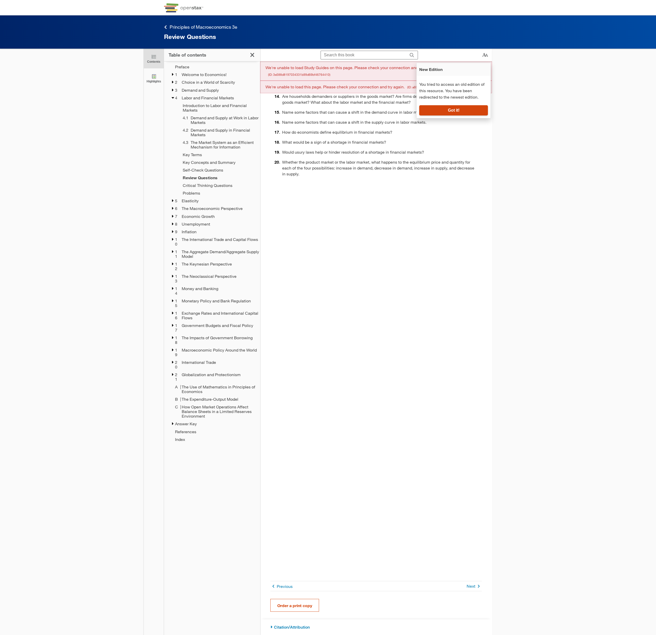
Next (471, 586)
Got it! (453, 110)
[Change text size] (485, 55)
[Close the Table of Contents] (252, 55)
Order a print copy (294, 605)
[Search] (412, 55)
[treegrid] (212, 253)
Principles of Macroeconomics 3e (203, 27)
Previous (285, 586)
